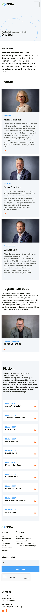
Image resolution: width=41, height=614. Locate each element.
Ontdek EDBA (6, 539)
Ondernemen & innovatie (25, 543)
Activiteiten (6, 543)
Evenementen (7, 548)
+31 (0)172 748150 (8, 598)
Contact (5, 550)
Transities (20, 536)
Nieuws (4, 545)
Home (4, 536)
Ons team (5, 541)
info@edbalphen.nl (9, 596)
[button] (36, 4)
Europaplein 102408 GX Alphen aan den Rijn (12, 605)
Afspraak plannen (8, 600)
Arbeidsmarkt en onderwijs (26, 545)
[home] (8, 4)
